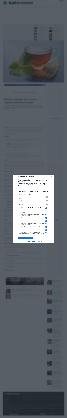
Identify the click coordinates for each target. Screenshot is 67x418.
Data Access (33, 241)
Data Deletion (27, 241)
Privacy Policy (39, 241)
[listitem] (33, 194)
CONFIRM (26, 237)
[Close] (52, 177)
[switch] (46, 197)
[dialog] (33, 209)
